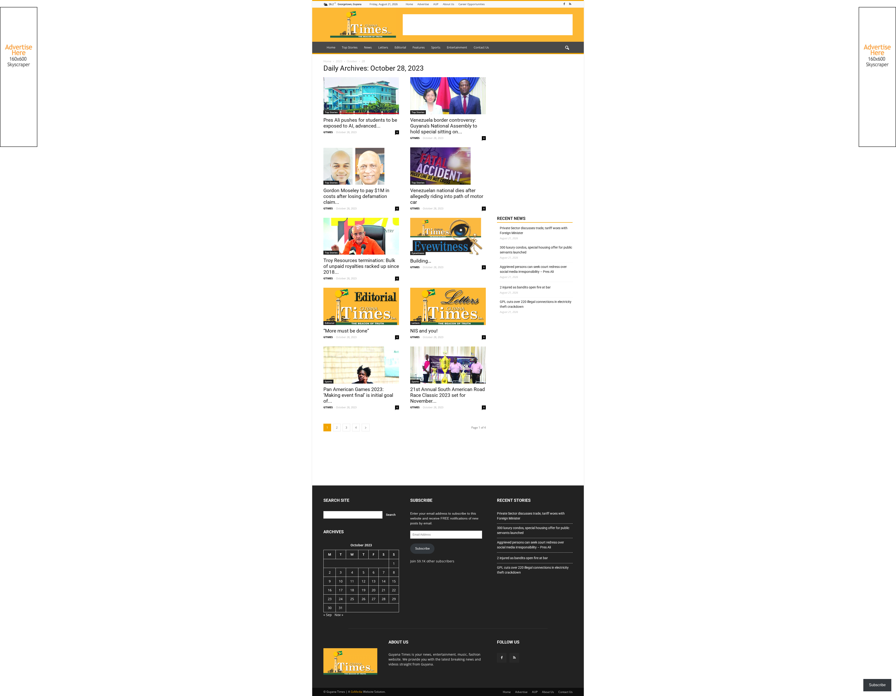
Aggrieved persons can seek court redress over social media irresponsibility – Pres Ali (533, 269)
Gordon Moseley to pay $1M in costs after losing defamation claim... (356, 196)
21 (383, 590)
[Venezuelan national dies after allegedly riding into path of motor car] (448, 166)
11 (352, 581)
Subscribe (422, 548)
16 (330, 590)
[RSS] (570, 4)
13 (373, 581)
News (368, 47)
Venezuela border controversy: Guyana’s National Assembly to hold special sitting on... (443, 126)
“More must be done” (346, 331)
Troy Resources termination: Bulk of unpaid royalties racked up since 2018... (361, 266)
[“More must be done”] (361, 306)
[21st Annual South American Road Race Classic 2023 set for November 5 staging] (448, 365)
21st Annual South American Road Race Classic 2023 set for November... (447, 395)
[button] (567, 48)
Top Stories (349, 47)
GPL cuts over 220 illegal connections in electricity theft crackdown (535, 304)
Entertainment (457, 47)
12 (363, 581)
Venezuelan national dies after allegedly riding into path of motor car (446, 196)
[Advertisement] (488, 24)
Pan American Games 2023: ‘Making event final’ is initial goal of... (358, 395)
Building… (420, 261)
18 (352, 590)
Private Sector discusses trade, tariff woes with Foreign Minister (533, 230)
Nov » (339, 615)
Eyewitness (418, 253)
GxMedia (356, 692)
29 (394, 599)
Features (419, 47)
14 (383, 581)
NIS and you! (424, 331)
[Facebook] (564, 4)
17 (341, 590)
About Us (448, 4)
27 (373, 599)
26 (363, 599)
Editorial (400, 47)
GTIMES (328, 132)
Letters (383, 47)
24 (341, 599)
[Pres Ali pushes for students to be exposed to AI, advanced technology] (361, 95)
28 (383, 599)
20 (373, 590)
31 (341, 608)
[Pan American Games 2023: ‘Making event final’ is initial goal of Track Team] (361, 365)
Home (409, 4)
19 (363, 590)
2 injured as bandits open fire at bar (525, 287)
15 (394, 581)
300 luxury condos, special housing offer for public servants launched (536, 250)
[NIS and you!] (448, 306)
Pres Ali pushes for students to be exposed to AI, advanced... (360, 123)
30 (330, 608)
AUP (435, 4)
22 (394, 590)
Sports (435, 47)
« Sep (327, 615)
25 (352, 599)
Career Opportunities (471, 4)
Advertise (423, 4)
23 (330, 599)
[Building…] (448, 236)
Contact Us (481, 47)
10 (341, 581)
